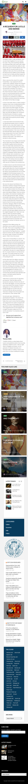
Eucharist (10, 670)
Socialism (10, 696)
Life (15, 681)
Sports (17, 698)
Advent (17, 652)
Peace (9, 687)
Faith (14, 23)
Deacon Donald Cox (9, 474)
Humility (9, 678)
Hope (16, 676)
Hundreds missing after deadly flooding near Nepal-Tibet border (13, 580)
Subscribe (5, 735)
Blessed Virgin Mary (12, 657)
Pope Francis (17, 687)
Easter (15, 665)
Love (9, 683)
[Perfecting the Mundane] (8, 512)
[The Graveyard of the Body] (14, 401)
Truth (9, 705)
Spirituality (10, 698)
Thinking (17, 700)
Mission (15, 685)
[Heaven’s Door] (14, 467)
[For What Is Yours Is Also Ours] (14, 445)
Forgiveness (10, 674)
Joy (16, 678)
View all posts (6, 354)
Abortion (10, 652)
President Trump (11, 691)
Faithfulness (10, 672)
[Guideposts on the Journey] (8, 507)
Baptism (9, 654)
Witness (9, 707)
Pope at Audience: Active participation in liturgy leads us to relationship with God (13, 594)
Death (4, 322)
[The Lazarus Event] (14, 379)
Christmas (10, 661)
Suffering (9, 700)
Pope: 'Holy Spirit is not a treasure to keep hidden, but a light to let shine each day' (13, 587)
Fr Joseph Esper (8, 430)
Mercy (9, 685)
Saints (9, 694)
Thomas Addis (10, 32)
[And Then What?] (14, 423)
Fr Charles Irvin (8, 386)
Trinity (9, 702)
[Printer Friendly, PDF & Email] (9, 320)
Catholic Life (10, 659)
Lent (9, 681)
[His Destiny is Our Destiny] (8, 502)
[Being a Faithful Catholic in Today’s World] (8, 496)
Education (10, 667)
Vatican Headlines (13, 562)
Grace (18, 674)
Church (17, 661)
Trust (15, 702)
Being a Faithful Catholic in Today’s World (16, 497)
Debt (9, 665)
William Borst (8, 408)
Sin (15, 694)
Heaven (9, 676)
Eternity (17, 667)
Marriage (16, 683)
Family (18, 672)
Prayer (9, 689)
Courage (10, 663)
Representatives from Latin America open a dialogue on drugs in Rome (13, 567)
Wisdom (15, 705)
